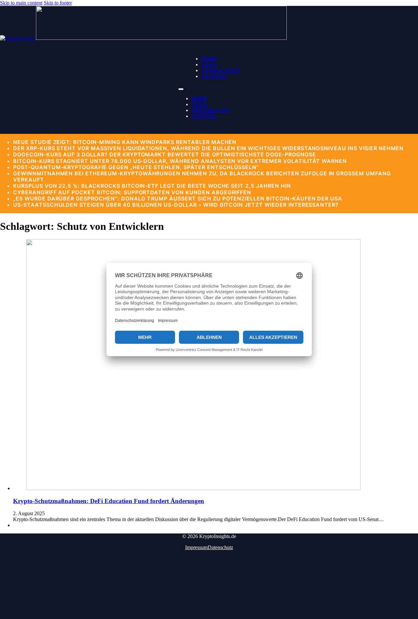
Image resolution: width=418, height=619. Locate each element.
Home (209, 58)
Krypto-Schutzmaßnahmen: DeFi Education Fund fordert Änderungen (108, 501)
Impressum (196, 547)
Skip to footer (58, 3)
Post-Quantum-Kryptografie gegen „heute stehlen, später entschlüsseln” (136, 167)
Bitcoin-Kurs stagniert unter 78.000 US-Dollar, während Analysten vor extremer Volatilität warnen (180, 161)
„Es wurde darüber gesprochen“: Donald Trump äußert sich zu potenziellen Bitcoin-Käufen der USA (177, 198)
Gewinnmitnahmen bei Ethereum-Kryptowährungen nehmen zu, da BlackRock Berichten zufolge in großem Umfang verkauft (202, 176)
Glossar (213, 76)
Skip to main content (21, 3)
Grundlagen (220, 70)
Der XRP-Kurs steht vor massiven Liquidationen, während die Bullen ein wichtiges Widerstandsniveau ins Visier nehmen (208, 148)
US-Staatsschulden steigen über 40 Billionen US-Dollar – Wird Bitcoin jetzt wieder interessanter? (176, 204)
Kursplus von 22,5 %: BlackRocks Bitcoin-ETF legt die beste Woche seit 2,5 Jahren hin (152, 186)
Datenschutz (220, 547)
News (209, 64)
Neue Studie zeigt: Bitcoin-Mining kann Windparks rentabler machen (124, 142)
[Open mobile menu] (181, 89)
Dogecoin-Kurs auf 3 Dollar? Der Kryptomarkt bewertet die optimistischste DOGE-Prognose (164, 154)
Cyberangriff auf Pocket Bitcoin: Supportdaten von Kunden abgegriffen (132, 192)
